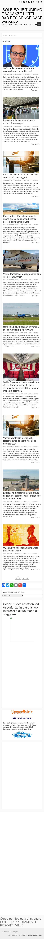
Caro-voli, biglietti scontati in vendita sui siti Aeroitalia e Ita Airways (21, 328)
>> (27, 578)
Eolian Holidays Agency (35, 935)
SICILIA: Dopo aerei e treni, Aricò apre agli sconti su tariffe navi (19, 70)
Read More (35, 90)
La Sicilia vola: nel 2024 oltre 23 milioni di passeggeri (19, 122)
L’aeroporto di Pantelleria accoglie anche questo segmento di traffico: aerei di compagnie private (20, 218)
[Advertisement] (22, 674)
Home (5, 35)
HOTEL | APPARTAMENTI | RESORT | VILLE (18, 923)
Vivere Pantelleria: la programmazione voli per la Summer (22, 275)
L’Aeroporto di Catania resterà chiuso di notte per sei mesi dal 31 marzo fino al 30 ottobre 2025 (22, 495)
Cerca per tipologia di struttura (20, 918)
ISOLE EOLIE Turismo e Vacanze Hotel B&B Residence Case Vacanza (22, 15)
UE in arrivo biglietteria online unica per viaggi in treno (20, 549)
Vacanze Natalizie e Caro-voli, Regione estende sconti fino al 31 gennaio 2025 (19, 440)
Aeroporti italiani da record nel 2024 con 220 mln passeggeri (20, 176)
